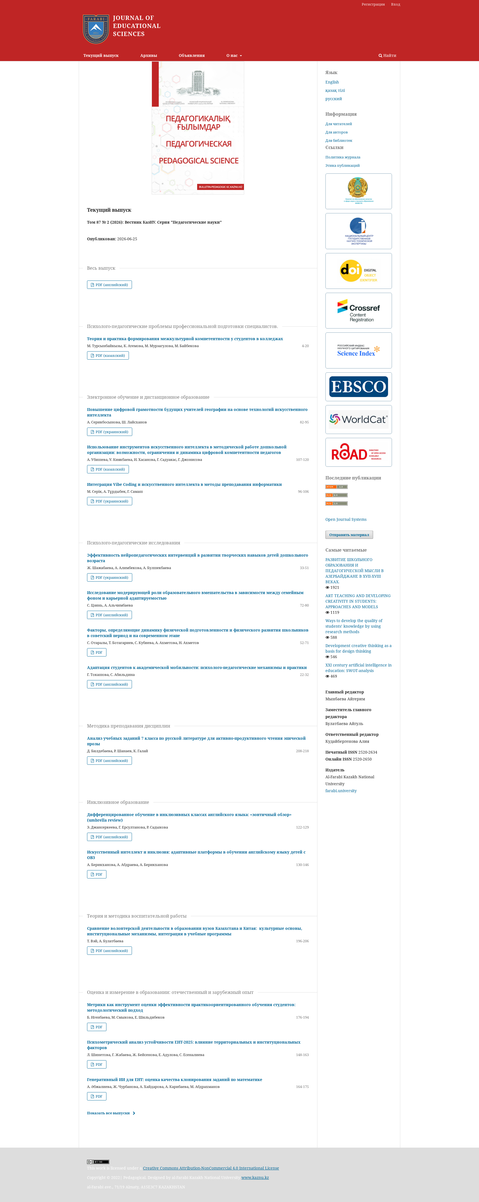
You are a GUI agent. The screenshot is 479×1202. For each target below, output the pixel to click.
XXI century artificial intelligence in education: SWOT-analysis (358, 667)
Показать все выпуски (108, 1112)
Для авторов (336, 132)
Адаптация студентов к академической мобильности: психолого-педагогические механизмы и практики (197, 667)
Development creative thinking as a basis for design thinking (358, 648)
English (332, 82)
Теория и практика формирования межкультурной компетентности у (185, 338)
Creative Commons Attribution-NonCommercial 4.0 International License (211, 1168)
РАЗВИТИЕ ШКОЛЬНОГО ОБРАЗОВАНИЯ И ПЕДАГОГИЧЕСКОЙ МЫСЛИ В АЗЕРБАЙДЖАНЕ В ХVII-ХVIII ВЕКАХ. (354, 570)
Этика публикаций (342, 165)
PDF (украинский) (111, 431)
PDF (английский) (111, 284)
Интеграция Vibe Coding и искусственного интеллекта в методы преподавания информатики (184, 484)
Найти (389, 55)
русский (333, 98)
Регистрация (373, 4)
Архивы (148, 55)
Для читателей (338, 123)
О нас (232, 55)
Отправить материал (349, 534)
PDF (99, 652)
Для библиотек (338, 140)
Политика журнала (342, 157)
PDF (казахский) (110, 355)
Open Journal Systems (345, 519)
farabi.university (341, 790)
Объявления (192, 55)
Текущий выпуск (101, 55)
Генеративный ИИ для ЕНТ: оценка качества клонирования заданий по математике (174, 1079)
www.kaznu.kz (255, 1177)
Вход (395, 4)
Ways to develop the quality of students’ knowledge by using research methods (353, 626)
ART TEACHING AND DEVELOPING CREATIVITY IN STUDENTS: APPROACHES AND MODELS (358, 601)
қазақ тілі (335, 90)
